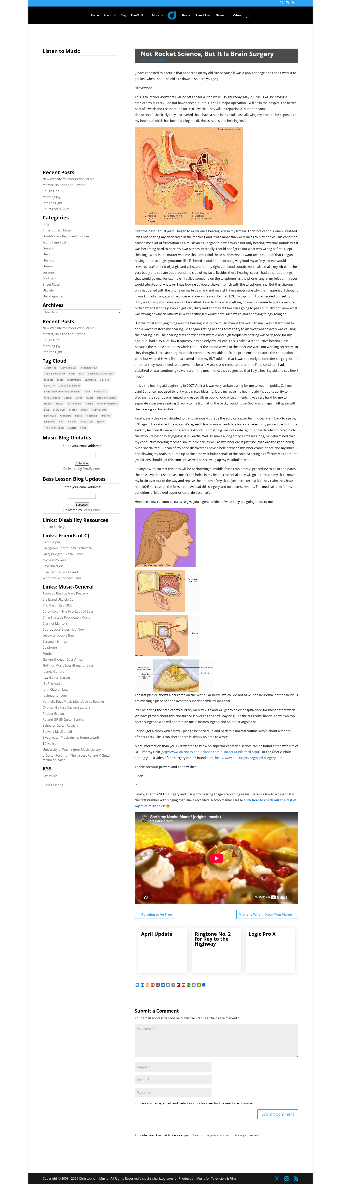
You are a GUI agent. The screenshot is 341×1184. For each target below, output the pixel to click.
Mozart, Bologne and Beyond (64, 185)
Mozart (73, 409)
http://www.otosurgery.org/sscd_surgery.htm (249, 758)
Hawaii (60, 403)
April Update (156, 933)
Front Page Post (54, 242)
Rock (61, 421)
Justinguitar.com (55, 695)
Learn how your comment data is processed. (226, 1135)
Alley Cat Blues (68, 367)
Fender (48, 653)
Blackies (48, 379)
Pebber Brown (53, 713)
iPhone (89, 403)
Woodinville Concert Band (62, 578)
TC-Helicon (51, 743)
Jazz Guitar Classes (56, 677)
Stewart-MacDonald (57, 731)
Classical (105, 379)
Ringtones (49, 421)
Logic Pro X (262, 933)
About (107, 15)
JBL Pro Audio (53, 683)
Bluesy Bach (74, 379)
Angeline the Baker (54, 373)
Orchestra (65, 415)
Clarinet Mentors (55, 623)
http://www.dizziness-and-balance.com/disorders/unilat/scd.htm (210, 752)
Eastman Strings (55, 641)
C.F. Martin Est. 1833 (57, 605)
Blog (123, 15)
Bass (81, 373)
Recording (91, 415)
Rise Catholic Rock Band (60, 572)
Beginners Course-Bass (101, 373)
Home (95, 15)
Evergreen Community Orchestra (62, 391)
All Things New (89, 367)
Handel (48, 403)
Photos (186, 15)
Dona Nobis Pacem (69, 385)
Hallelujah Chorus (107, 397)
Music (155, 15)
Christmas (90, 379)
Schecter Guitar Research (62, 725)
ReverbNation (53, 566)
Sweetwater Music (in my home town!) (71, 737)
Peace (78, 415)
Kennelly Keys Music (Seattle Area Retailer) (74, 701)
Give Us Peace (52, 397)
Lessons (49, 272)
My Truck (49, 278)
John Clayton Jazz (55, 689)
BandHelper (51, 542)
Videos (237, 15)
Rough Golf (51, 191)
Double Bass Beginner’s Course (66, 236)
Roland (72, 421)
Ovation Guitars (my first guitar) (66, 707)
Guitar (89, 397)
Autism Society (54, 527)
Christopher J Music (57, 230)
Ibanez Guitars (53, 671)
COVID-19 (49, 385)
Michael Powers (54, 560)
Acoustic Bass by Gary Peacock (65, 593)
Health (47, 254)
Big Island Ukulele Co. (58, 599)
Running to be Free (154, 914)
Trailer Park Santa (54, 427)
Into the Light (52, 203)
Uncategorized (54, 296)
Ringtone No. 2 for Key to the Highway (213, 938)
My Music (50, 776)
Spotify (100, 421)
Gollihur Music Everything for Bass (68, 665)
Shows (220, 15)
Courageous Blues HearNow (63, 629)
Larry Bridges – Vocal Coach (63, 554)
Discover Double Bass (59, 635)
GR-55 (79, 397)
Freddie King (100, 391)
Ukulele (48, 290)
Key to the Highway (107, 403)
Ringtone (106, 415)
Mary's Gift (59, 409)
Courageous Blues (56, 209)
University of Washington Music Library (72, 749)
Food (87, 391)
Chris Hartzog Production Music (66, 617)
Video (83, 427)
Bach (72, 373)
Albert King (50, 367)
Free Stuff (137, 15)
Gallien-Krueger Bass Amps (63, 659)
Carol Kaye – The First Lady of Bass (68, 611)
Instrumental (74, 403)
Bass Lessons (53, 785)
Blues (60, 379)
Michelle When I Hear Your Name (267, 914)
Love (46, 409)
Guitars (48, 248)
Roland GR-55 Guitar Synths (63, 719)
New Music (50, 415)
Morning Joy (51, 197)
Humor (48, 266)
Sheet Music (203, 15)
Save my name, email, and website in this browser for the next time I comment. (198, 1103)
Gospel (68, 397)
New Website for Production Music (68, 179)
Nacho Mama (99, 409)
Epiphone (50, 647)
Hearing (48, 260)
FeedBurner (91, 468)
